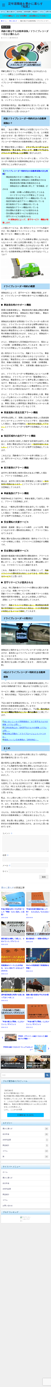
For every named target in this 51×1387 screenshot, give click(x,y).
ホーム (3, 11)
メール (6, 865)
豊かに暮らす (11, 11)
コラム (42, 11)
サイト (5, 871)
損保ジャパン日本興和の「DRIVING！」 (21, 740)
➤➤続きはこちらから (25, 1115)
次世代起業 (27, 11)
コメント (7, 833)
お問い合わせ (8, 1205)
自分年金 (19, 11)
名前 (5, 855)
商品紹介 (35, 11)
